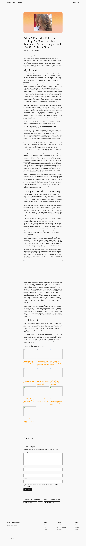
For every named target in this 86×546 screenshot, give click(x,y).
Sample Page (76, 2)
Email (25, 472)
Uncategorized (36, 50)
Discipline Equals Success (14, 2)
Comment (26, 452)
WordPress (15, 538)
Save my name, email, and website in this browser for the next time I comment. (42, 485)
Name (25, 466)
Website (25, 478)
